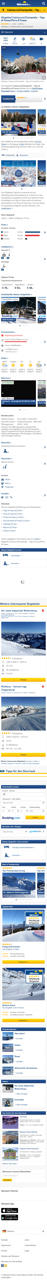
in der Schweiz (18, 1008)
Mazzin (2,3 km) (9, 527)
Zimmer (23, 807)
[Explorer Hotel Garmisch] (7, 1153)
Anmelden (7, 1180)
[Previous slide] (2, 122)
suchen (35, 817)
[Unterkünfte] (3, 155)
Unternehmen (30, 1245)
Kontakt (4, 1240)
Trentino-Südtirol (23, 91)
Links (27, 1240)
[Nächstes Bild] (43, 884)
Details (23, 680)
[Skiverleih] (18, 155)
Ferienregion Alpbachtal (7, 615)
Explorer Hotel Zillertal (28, 1132)
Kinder (13, 807)
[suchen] (43, 3)
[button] (11, 817)
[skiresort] (23, 3)
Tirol (15, 613)
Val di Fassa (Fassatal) (31, 763)
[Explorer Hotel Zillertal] (7, 1137)
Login (27, 1251)
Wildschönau (4, 617)
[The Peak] (7, 1122)
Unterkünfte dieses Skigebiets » (16, 294)
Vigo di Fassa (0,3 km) (12, 510)
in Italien (16, 949)
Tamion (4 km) (9, 531)
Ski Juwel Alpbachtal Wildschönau (19, 611)
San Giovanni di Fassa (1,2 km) (16, 521)
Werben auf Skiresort (10, 1256)
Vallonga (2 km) (9, 524)
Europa (3, 613)
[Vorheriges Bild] (4, 884)
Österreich (10, 613)
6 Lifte (21, 144)
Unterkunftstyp (35, 807)
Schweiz (9, 692)
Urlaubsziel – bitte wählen (11, 799)
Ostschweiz (16, 692)
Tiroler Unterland (23, 613)
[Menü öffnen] (3, 3)
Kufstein (31, 613)
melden (37, 539)
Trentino (34, 91)
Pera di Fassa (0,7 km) (12, 514)
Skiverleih (24, 155)
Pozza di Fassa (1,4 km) (13, 517)
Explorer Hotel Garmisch (29, 1148)
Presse (4, 1251)
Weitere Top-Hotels (9, 1164)
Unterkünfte (10, 155)
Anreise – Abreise (8, 791)
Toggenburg (32, 692)
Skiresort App (7, 1204)
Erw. (4, 807)
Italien (13, 91)
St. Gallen (24, 692)
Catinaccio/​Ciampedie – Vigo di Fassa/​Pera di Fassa (27, 10)
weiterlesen (6, 208)
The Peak (23, 1117)
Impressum (6, 1245)
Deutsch (10, 1231)
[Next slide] (44, 122)
